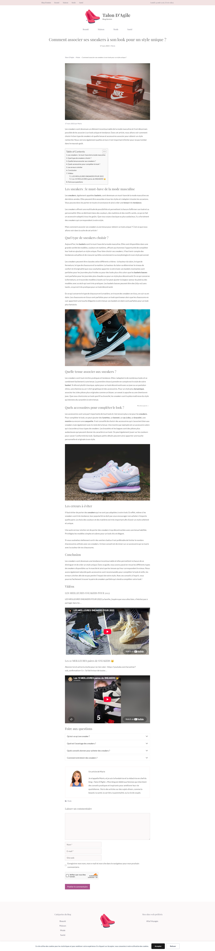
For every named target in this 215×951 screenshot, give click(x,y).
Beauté (56, 2)
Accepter (158, 946)
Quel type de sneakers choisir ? (79, 158)
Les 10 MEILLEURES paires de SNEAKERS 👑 (89, 179)
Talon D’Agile (116, 15)
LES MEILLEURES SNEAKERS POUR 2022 (88, 176)
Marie (113, 46)
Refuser (173, 946)
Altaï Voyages (152, 921)
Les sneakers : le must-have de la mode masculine (87, 155)
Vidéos (70, 173)
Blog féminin (46, 2)
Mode (74, 2)
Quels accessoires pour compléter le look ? (84, 164)
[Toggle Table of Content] (103, 151)
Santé (81, 2)
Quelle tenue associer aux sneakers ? (82, 161)
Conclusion (72, 170)
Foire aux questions (75, 182)
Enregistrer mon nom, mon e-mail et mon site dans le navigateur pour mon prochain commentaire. (103, 865)
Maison (65, 2)
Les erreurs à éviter (75, 167)
